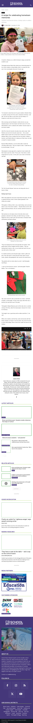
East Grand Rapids (5, 445)
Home (3, 9)
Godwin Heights (5, 435)
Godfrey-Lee (27, 708)
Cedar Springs (20, 706)
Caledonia (13, 706)
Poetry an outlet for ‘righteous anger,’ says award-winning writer (16, 520)
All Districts (14, 484)
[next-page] (5, 456)
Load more (16, 488)
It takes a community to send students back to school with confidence (21, 475)
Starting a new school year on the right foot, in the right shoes (21, 482)
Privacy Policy (5, 722)
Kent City (20, 711)
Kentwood (8, 713)
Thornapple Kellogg (16, 715)
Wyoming (24, 715)
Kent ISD (26, 711)
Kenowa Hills (14, 711)
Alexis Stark (4, 523)
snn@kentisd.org (11, 674)
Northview (18, 713)
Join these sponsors (6, 613)
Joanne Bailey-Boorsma (7, 555)
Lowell (13, 713)
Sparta (6, 9)
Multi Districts (14, 477)
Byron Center (6, 706)
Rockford (24, 713)
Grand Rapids (18, 710)
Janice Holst (7, 25)
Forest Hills (20, 708)
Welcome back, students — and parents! (13, 437)
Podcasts (4, 452)
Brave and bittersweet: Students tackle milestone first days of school (21, 468)
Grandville (25, 710)
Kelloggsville (7, 711)
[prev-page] (2, 456)
